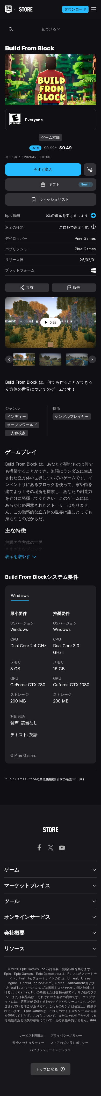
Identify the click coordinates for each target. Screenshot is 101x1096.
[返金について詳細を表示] (93, 227)
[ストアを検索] (11, 29)
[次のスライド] (92, 359)
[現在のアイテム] (24, 359)
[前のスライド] (9, 359)
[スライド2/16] (50, 359)
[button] (50, 556)
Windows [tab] (20, 595)
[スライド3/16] (77, 359)
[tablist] (50, 596)
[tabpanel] (50, 652)
